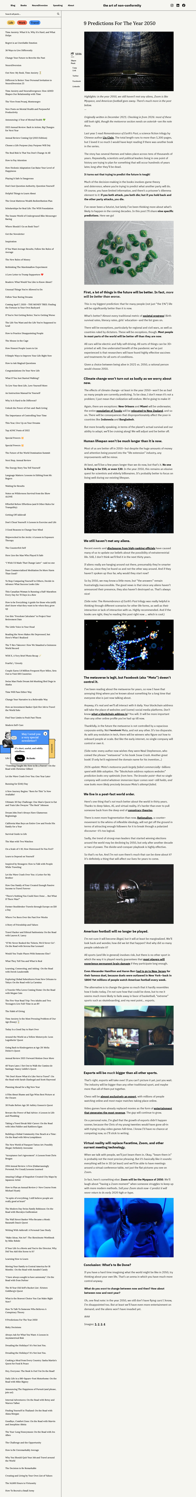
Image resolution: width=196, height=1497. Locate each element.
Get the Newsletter (15, 234)
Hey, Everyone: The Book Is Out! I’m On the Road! (30, 1371)
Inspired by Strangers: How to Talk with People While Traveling (29, 865)
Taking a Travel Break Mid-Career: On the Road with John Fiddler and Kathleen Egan (29, 1125)
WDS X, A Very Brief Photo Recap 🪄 (23, 655)
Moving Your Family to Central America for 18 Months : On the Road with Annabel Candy (27, 1268)
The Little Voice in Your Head (20, 627)
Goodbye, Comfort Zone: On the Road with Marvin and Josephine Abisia (30, 1423)
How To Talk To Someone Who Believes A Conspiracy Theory (25, 1311)
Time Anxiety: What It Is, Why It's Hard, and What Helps (30, 34)
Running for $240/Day (16, 783)
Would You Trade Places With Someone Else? (28, 953)
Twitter (73, 76)
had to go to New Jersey (151, 971)
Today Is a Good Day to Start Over (22, 1029)
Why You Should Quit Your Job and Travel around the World (30, 1459)
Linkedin (73, 86)
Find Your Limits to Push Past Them (23, 717)
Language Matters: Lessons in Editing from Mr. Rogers (28, 477)
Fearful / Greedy (14, 663)
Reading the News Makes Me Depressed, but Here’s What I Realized (27, 636)
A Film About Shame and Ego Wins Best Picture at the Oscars (30, 1096)
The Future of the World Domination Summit (27, 452)
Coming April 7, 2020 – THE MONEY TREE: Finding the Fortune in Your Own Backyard (30, 306)
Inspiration (11, 241)
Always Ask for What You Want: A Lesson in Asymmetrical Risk (26, 1336)
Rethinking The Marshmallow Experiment (26, 267)
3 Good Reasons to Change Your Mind (24, 529)
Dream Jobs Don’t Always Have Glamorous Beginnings (26, 814)
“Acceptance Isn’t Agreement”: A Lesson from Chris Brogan (30, 1157)
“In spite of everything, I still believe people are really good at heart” (29, 1200)
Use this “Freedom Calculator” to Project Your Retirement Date (28, 618)
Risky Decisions (13, 1327)
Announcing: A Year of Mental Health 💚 (25, 119)
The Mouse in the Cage (16, 340)
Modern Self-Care (14, 725)
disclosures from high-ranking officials (131, 548)
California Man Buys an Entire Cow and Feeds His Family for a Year (30, 825)
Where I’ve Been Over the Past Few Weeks (26, 917)
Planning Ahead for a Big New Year (22, 1087)
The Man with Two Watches (19, 841)
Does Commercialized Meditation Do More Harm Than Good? (29, 572)
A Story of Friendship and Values (21, 924)
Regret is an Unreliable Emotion (21, 43)
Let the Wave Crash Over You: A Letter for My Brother (28, 876)
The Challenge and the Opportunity (23, 1442)
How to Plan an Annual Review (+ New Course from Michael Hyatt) (30, 1189)
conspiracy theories (140, 810)
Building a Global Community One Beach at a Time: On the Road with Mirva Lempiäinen (30, 1136)
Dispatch (52, 748)
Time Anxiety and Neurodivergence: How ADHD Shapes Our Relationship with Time (29, 92)
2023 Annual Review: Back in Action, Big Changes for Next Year (29, 129)
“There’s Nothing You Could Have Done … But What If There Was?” (31, 897)
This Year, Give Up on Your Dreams (22, 423)
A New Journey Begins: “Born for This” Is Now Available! (28, 793)
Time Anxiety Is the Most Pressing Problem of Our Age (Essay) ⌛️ (30, 1020)
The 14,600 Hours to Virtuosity (20, 1483)
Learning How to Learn (16, 1259)
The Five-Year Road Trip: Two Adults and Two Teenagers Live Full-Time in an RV (28, 1002)
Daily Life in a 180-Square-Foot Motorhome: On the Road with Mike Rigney (31, 1380)
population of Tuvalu (109, 411)
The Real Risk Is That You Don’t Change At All (27, 152)
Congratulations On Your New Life (22, 370)
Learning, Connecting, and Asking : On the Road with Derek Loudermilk (29, 970)
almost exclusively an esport (118, 1096)
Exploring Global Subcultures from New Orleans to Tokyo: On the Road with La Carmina (30, 981)
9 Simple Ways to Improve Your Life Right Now (28, 355)
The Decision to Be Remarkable (20, 1468)
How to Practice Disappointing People (24, 333)
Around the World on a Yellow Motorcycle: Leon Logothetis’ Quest (29, 1038)
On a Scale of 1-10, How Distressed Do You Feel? (29, 849)
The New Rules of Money (17, 259)
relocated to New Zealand (147, 411)
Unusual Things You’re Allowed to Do (24, 289)
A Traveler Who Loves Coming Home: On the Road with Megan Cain (30, 991)
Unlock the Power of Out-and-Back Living (26, 408)
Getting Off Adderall (15, 514)
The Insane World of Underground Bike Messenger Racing (31, 217)
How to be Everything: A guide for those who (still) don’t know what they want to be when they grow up (30, 605)
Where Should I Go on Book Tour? (22, 226)
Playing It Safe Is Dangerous (19, 178)
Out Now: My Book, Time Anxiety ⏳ (23, 72)
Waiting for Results (15, 486)
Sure (19, 758)
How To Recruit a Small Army (19, 1490)
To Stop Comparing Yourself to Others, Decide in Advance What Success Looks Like (29, 582)
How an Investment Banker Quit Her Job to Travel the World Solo (30, 708)
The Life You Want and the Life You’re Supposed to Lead (30, 324)
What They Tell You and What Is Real (23, 961)
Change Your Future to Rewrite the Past (25, 57)
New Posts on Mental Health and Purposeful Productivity (27, 111)
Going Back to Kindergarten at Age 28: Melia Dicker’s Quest (27, 1049)
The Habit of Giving (15, 1011)
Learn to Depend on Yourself (19, 856)
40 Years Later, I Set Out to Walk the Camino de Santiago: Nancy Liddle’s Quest (29, 1067)
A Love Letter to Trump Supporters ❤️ (24, 274)
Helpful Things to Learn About (20, 193)
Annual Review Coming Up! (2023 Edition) (26, 138)
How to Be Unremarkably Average (22, 1450)
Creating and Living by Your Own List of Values (28, 1475)
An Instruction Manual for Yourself (22, 393)
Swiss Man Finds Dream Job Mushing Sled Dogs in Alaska (30, 683)
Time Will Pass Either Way (18, 692)
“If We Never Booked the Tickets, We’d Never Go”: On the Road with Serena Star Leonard (30, 944)
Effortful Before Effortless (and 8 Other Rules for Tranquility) (29, 506)
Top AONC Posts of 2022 (17, 430)
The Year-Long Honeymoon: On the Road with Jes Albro (30, 1433)
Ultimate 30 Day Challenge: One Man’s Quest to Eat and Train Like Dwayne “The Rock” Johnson (31, 803)
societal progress (153, 315)
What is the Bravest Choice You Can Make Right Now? (29, 1300)
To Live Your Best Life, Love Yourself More (26, 385)
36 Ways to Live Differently (19, 50)
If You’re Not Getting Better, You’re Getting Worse (30, 315)
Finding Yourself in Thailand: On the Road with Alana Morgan (28, 1412)
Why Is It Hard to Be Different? (21, 400)
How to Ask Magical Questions (20, 363)
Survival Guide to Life (16, 834)
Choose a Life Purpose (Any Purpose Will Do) (27, 145)
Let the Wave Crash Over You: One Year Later (27, 776)
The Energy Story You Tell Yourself (22, 467)
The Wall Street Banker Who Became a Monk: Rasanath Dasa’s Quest (27, 1221)
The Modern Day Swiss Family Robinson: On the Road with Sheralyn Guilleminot (29, 1210)
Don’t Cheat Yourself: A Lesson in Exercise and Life (30, 522)
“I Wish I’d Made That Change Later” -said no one (30, 562)
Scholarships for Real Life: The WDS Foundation (29, 208)
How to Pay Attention (16, 160)
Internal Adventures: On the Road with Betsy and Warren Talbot (30, 1401)
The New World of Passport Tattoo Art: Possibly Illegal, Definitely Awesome (29, 1146)
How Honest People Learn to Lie (21, 348)
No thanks (31, 758)
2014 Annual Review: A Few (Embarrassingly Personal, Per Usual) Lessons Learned (27, 1168)
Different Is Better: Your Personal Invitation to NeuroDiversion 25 (28, 82)
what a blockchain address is (109, 714)
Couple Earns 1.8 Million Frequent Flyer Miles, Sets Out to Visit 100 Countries (31, 672)
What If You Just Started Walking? (22, 378)
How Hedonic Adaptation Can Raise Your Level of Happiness (29, 169)
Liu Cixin (108, 137)
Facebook (73, 81)
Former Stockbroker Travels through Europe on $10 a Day (31, 908)
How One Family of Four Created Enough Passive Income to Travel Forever (29, 887)
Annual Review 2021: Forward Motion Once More (29, 1058)
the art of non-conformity (122, 5)
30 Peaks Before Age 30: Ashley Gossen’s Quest (29, 1105)
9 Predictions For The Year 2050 (21, 1319)
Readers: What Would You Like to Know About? (28, 282)
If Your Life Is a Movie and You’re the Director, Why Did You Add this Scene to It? (31, 1250)
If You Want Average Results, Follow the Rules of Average (29, 250)
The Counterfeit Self (15, 548)
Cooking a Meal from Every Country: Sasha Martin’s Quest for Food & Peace (31, 1362)
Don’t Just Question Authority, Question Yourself (29, 186)
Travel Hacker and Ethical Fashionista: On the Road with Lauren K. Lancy (30, 934)
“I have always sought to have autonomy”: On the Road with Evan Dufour (29, 1279)
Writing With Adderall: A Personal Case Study (28, 1230)
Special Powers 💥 (14, 438)
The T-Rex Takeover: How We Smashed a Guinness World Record (30, 647)
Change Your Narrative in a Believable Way (26, 699)
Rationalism (144, 817)
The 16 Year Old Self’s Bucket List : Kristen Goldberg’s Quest (26, 1289)
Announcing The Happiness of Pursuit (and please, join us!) (30, 1391)
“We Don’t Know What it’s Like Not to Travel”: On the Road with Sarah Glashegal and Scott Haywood (30, 1078)
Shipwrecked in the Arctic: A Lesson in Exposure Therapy (29, 539)
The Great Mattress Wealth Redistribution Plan (28, 201)
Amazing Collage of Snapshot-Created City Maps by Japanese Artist (31, 1178)
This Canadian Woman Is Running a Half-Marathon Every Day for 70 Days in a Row (30, 593)
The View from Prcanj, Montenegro (22, 101)
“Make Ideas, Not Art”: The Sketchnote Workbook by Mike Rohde (29, 1239)
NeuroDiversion (13, 65)
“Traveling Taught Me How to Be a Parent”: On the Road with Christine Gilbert (30, 767)
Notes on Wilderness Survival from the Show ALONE (27, 495)
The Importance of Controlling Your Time (26, 415)
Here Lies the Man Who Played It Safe (24, 555)
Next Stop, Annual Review (18, 460)
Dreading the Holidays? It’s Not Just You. (25, 1345)
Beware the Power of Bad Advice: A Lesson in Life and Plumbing (30, 1114)
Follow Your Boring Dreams (19, 297)
